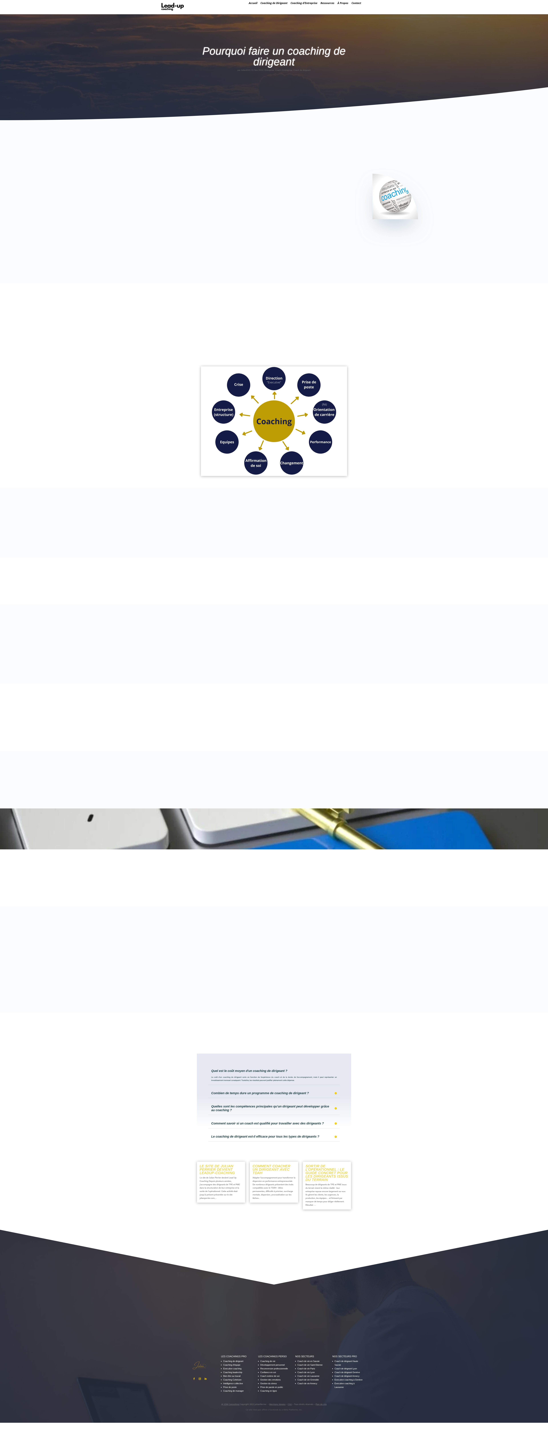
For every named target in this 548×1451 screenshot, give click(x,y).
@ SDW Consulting (230, 1404)
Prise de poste (230, 1387)
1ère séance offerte (275, 83)
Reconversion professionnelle (274, 1368)
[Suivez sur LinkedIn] (205, 1378)
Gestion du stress (268, 1383)
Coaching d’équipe (231, 1365)
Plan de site (321, 1404)
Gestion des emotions (270, 1379)
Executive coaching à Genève (348, 1379)
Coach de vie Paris (306, 1368)
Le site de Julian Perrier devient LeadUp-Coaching (217, 1169)
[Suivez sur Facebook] (194, 1378)
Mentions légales (277, 1404)
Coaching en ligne (268, 1391)
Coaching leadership (232, 1372)
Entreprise (269, 70)
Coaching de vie (267, 1361)
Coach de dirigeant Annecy (347, 1376)
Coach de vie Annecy (307, 1383)
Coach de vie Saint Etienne (310, 1365)
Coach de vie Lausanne (308, 1376)
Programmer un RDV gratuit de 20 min (273, 1307)
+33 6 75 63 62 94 (294, 1335)
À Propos (343, 3)
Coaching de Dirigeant (273, 3)
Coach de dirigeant (302, 70)
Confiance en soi (268, 1372)
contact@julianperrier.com (335, 1335)
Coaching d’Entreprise (304, 3)
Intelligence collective (233, 1383)
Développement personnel (272, 1365)
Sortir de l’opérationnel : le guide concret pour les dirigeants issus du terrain (327, 1173)
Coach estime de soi (269, 1376)
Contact (356, 3)
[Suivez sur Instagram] (200, 1378)
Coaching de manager (233, 1391)
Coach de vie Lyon (306, 1372)
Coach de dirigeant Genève (347, 1372)
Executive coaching (232, 1368)
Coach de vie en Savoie (308, 1361)
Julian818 (245, 70)
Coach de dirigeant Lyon (346, 1368)
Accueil (253, 3)
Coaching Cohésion (232, 1379)
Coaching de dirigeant (233, 1361)
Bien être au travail (231, 1376)
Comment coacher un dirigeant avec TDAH (271, 1169)
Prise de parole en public (271, 1387)
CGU (290, 1404)
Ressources (327, 3)
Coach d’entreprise (283, 70)
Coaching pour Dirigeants (259, 493)
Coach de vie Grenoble (308, 1379)
